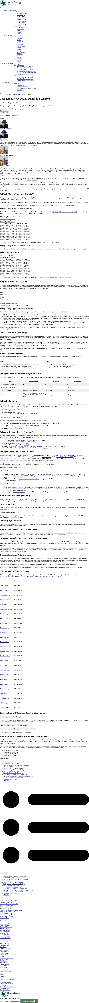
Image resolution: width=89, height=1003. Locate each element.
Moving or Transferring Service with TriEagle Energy (18, 776)
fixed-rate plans (46, 198)
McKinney (20, 54)
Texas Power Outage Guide (7, 911)
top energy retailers (21, 183)
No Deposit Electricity (6, 908)
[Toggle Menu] (0, 7)
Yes (3, 118)
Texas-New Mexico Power (7, 987)
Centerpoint (20, 29)
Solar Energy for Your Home (25, 77)
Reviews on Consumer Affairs (25, 488)
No (7, 118)
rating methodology (14, 741)
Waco (19, 61)
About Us (6, 82)
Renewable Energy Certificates (25, 80)
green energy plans (59, 198)
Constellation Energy (6, 609)
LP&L (19, 30)
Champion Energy (5, 595)
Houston (19, 38)
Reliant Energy (21, 19)
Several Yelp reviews (19, 492)
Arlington (20, 44)
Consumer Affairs (46, 457)
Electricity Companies (9, 10)
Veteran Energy (21, 24)
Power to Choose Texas (6, 907)
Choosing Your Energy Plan (25, 66)
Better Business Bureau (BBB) (64, 457)
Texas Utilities (18, 26)
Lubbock (19, 49)
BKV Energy (4, 590)
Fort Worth (20, 41)
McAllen (19, 60)
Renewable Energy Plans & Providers (10, 915)
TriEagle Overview (8, 766)
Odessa (63, 446)
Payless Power (21, 18)
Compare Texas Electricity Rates (9, 900)
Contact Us (20, 85)
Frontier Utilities (23, 343)
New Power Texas (5, 656)
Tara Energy (3, 693)
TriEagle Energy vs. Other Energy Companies (16, 765)
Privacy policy (4, 1001)
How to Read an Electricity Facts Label (11, 910)
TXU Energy (21, 22)
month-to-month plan (47, 322)
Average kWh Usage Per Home (26, 71)
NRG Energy (21, 16)
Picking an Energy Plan (6, 905)
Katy (18, 43)
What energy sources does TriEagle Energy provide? (14, 725)
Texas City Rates (8, 35)
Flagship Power (4, 637)
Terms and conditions (14, 1001)
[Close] (0, 93)
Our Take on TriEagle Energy (11, 763)
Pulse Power (3, 679)
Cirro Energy (3, 604)
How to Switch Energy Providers (26, 72)
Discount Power (4, 951)
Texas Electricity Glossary (7, 916)
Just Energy (3, 665)
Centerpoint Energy (5, 982)
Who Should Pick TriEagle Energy (13, 773)
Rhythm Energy (4, 688)
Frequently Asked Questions (11, 779)
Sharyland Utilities (5, 990)
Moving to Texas (4, 918)
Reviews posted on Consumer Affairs (29, 479)
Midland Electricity (5, 933)
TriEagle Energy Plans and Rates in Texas (15, 762)
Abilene (17, 441)
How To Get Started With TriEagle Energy (15, 774)
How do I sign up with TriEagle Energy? (11, 717)
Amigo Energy (4, 585)
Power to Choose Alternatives (25, 69)
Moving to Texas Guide (23, 74)
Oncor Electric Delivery (6, 983)
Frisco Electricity (4, 936)
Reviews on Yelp (18, 476)
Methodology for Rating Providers (26, 88)
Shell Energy (3, 965)
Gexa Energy (21, 15)
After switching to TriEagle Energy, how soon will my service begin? (18, 728)
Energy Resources (8, 63)
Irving (19, 51)
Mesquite (19, 58)
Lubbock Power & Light (7, 988)
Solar (15, 76)
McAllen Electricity (5, 938)
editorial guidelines (32, 180)
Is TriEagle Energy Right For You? (13, 777)
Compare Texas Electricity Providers (10, 902)
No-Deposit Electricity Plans (25, 68)
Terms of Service (16, 305)
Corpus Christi (21, 46)
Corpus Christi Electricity (7, 934)
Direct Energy (4, 614)
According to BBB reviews (19, 487)
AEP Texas (20, 27)
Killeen (19, 57)
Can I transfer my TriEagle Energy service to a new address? (16, 732)
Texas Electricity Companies (13, 94)
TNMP (19, 33)
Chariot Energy (4, 599)
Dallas (19, 40)
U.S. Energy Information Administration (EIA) (65, 212)
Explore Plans (4, 112)
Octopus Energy (4, 670)
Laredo (19, 47)
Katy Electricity (4, 928)
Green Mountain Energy (54, 576)
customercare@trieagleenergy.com (17, 427)
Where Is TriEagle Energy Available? (13, 768)
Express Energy (4, 628)
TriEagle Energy (21, 21)
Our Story (20, 90)
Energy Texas (4, 623)
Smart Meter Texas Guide (7, 913)
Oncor (19, 32)
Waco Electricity (4, 931)
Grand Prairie (21, 52)
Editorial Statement (22, 86)
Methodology (25, 305)
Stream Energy (4, 967)
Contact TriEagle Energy (15, 428)
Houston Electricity (5, 924)
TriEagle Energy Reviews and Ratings (14, 770)
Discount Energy (5, 618)
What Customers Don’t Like (11, 771)
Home (1, 94)
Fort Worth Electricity (6, 927)
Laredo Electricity (5, 930)
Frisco (19, 55)
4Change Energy (22, 13)
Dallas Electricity (4, 925)
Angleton (45, 448)
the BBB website (37, 474)
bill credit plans (37, 198)
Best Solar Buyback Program (25, 79)
